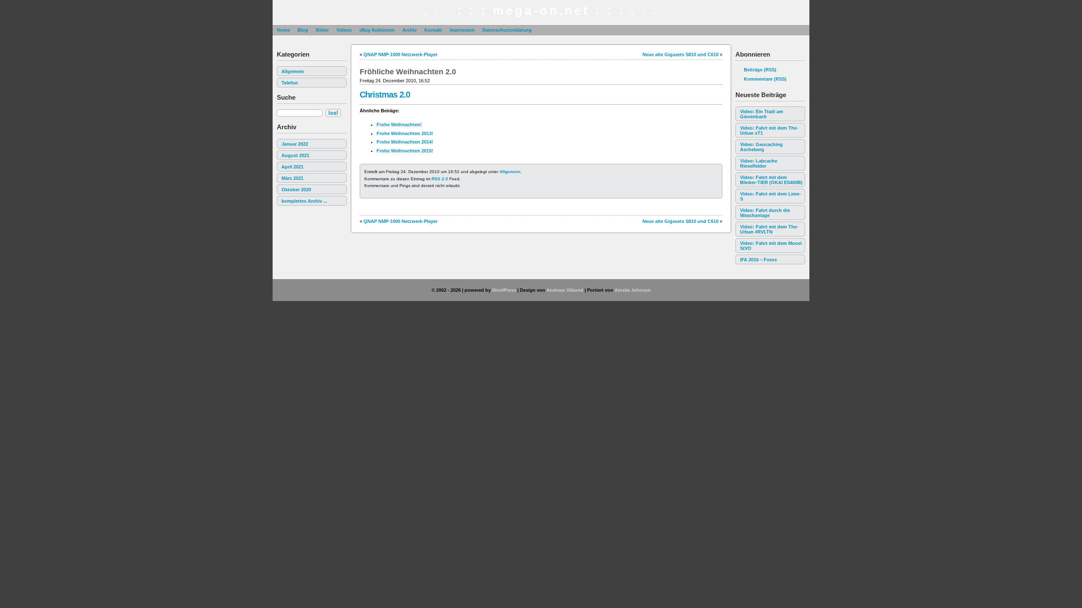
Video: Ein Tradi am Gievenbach (761, 114)
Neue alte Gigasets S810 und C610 (680, 54)
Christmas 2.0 (385, 94)
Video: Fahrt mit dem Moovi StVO (771, 246)
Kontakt (433, 30)
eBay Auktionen (377, 30)
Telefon (289, 82)
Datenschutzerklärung (507, 30)
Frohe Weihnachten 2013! (405, 133)
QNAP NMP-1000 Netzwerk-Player (400, 54)
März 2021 (292, 178)
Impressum (462, 30)
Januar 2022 (294, 144)
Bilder (322, 30)
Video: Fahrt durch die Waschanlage (765, 213)
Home (283, 30)
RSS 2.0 (440, 178)
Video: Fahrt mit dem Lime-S (770, 196)
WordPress (504, 290)
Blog (303, 30)
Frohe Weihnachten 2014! (405, 141)
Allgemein (292, 71)
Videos (344, 30)
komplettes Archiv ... (304, 201)
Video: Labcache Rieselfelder (758, 163)
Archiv (409, 30)
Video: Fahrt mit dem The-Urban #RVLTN (769, 229)
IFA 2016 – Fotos (758, 259)
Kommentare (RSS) (765, 78)
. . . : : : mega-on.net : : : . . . (541, 10)
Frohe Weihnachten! (399, 124)
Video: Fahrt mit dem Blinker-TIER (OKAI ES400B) (771, 180)
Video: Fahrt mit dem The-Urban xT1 (769, 130)
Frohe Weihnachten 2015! (405, 150)
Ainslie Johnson (633, 290)
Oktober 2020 (296, 189)
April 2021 (292, 166)
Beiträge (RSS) (760, 69)
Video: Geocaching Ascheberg (761, 147)
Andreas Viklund (564, 290)
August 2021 (295, 155)
